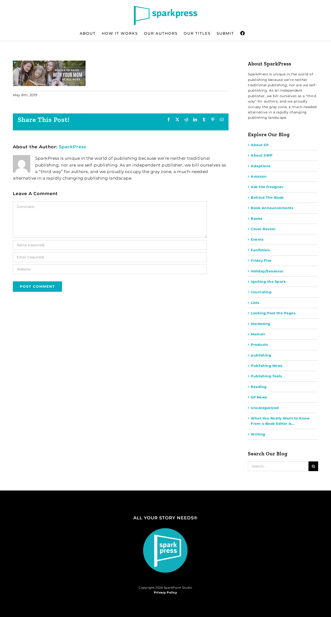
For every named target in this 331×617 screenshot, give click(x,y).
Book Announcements (272, 208)
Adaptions (260, 166)
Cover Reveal (263, 229)
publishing (261, 355)
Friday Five (261, 260)
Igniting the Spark (268, 281)
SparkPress (72, 147)
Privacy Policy (165, 592)
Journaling (261, 292)
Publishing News (267, 366)
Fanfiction (260, 250)
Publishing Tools (266, 376)
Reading (259, 387)
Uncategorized (265, 408)
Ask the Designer (267, 187)
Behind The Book (267, 197)
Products (259, 344)
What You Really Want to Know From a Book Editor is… (280, 421)
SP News (259, 397)
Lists (255, 303)
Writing (258, 434)
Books (256, 218)
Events (257, 239)
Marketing (260, 324)
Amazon (259, 176)
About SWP (262, 155)
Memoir (258, 334)
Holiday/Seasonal (267, 271)
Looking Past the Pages (273, 313)
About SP (259, 145)
